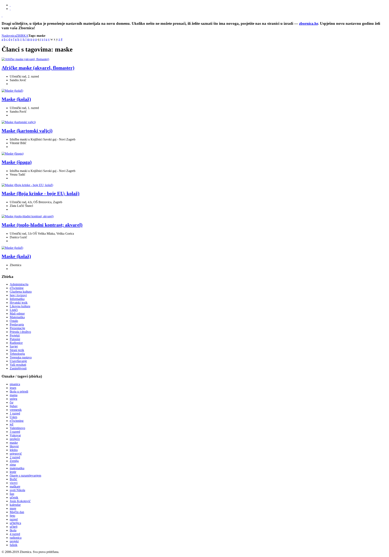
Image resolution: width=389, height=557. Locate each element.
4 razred (15, 534)
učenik (14, 497)
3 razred (15, 431)
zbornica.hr (308, 23)
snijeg (13, 398)
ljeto (12, 515)
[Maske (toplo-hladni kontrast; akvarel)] (27, 216)
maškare (15, 486)
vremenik (16, 409)
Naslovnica (9, 35)
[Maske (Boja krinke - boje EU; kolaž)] (27, 185)
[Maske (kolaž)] (12, 90)
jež (11, 424)
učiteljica (15, 523)
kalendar (15, 504)
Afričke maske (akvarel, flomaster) (38, 67)
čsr (11, 402)
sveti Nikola (17, 490)
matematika (17, 468)
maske (14, 442)
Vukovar (15, 435)
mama (13, 395)
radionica (15, 537)
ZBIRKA (22, 35)
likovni (14, 446)
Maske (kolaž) (16, 99)
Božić (13, 479)
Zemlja (14, 461)
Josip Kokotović (20, 501)
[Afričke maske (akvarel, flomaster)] (25, 59)
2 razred (15, 457)
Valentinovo (17, 428)
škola (13, 530)
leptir (13, 472)
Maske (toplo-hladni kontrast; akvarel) (42, 225)
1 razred (15, 413)
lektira (14, 450)
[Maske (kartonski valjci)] (19, 122)
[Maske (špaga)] (13, 153)
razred (14, 519)
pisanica (15, 384)
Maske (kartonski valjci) (27, 130)
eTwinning (17, 420)
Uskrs (13, 417)
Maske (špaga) (17, 162)
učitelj (13, 526)
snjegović (16, 453)
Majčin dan (17, 512)
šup (12, 493)
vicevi (13, 483)
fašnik (13, 545)
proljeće (15, 439)
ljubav (14, 406)
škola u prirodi (19, 391)
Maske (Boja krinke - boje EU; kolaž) (40, 193)
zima (13, 464)
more (13, 508)
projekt (14, 541)
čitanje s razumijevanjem (25, 475)
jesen (13, 388)
